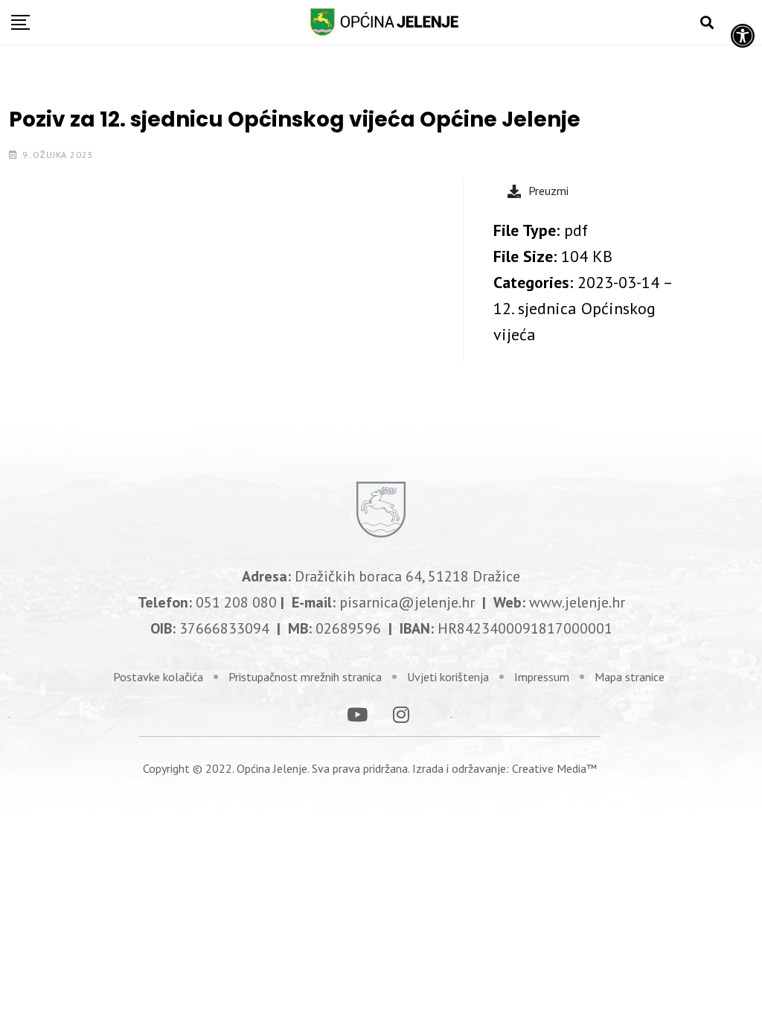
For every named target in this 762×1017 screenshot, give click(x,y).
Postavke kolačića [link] (158, 676)
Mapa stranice (630, 676)
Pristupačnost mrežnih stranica (305, 676)
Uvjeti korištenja (448, 676)
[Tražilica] (707, 22)
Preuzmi (548, 190)
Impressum (541, 676)
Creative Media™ (554, 768)
